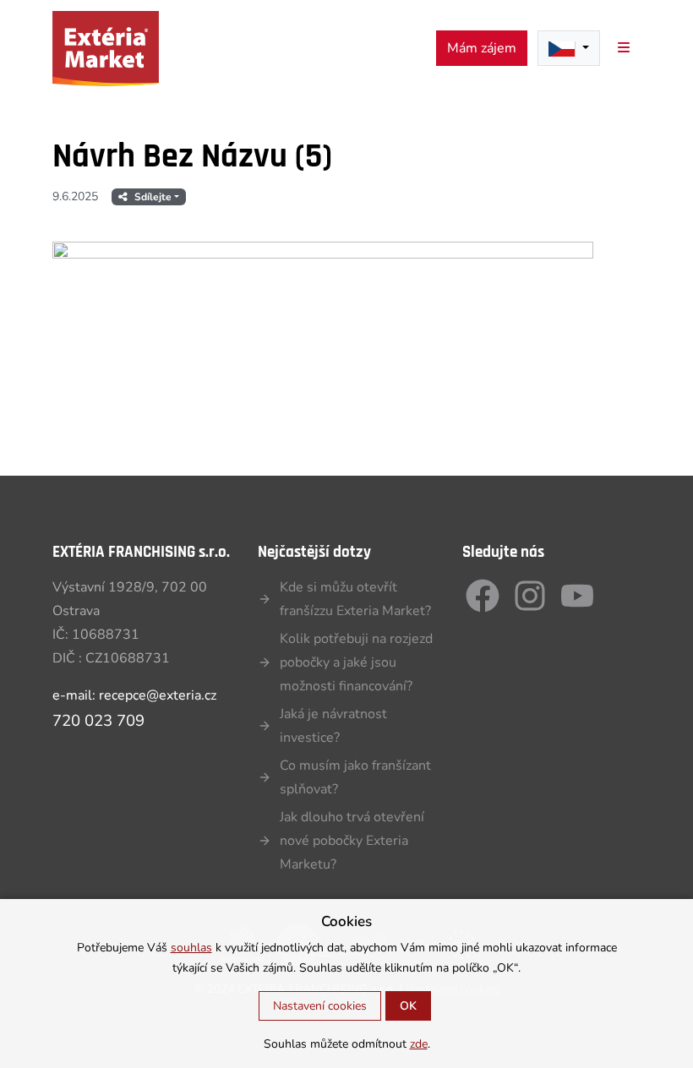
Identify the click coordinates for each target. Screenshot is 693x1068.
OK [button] (408, 1006)
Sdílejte (153, 197)
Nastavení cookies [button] (320, 1006)
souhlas (191, 948)
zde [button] (419, 1044)
